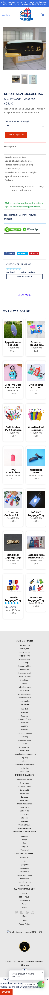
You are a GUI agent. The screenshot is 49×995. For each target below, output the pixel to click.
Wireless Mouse (24, 825)
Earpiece (24, 797)
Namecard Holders (24, 875)
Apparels (24, 836)
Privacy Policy (24, 901)
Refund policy (24, 701)
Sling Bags (24, 758)
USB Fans (24, 818)
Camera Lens (24, 783)
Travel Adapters (24, 677)
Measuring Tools (24, 740)
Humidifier (25, 726)
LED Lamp (24, 737)
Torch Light (24, 814)
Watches (24, 821)
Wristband (24, 850)
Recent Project (24, 924)
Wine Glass (24, 772)
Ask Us (24, 894)
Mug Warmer (24, 747)
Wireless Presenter (24, 829)
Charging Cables (25, 787)
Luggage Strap (24, 656)
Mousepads (24, 868)
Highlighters (24, 865)
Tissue (24, 761)
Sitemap (25, 965)
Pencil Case (24, 879)
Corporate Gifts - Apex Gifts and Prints (27, 962)
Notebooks (24, 872)
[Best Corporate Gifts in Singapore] (24, 955)
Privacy (24, 904)
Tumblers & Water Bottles (24, 765)
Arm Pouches (25, 645)
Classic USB (24, 794)
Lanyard (25, 847)
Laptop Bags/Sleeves (24, 733)
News (24, 921)
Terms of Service (24, 698)
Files (24, 861)
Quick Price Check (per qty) (17, 121)
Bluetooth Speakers (24, 780)
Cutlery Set (24, 649)
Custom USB (24, 790)
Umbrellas (24, 768)
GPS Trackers (24, 801)
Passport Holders (24, 666)
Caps (24, 843)
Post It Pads (24, 886)
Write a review (24, 277)
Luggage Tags (24, 659)
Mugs (24, 744)
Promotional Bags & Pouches (25, 754)
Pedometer (24, 670)
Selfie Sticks (24, 811)
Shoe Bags (24, 663)
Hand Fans (24, 723)
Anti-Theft (24, 709)
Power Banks (24, 807)
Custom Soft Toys (24, 719)
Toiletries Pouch (24, 687)
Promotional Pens (24, 882)
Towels (24, 684)
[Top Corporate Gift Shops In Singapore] (24, 932)
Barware (24, 713)
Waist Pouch (24, 691)
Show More (24, 295)
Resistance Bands (24, 673)
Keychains (24, 730)
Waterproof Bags (24, 694)
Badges (24, 840)
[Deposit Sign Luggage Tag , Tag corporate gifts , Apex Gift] (16, 79)
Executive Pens (24, 858)
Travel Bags (24, 680)
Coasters (24, 716)
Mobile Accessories (24, 804)
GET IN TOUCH (24, 897)
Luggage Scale (24, 652)
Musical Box (24, 751)
